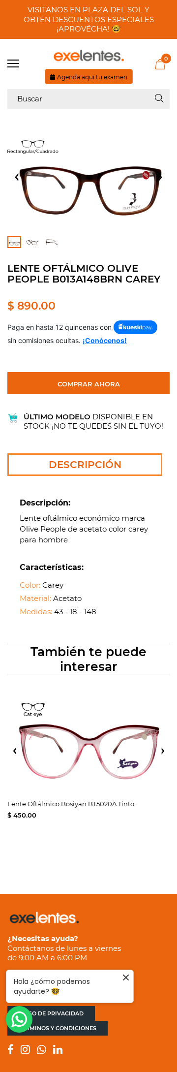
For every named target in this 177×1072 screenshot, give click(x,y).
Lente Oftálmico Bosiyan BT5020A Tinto (70, 804)
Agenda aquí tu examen (92, 77)
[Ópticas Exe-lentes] (88, 55)
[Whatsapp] (41, 1050)
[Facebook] (10, 1050)
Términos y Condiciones (57, 1028)
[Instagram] (25, 1050)
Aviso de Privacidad (51, 1013)
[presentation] (14, 751)
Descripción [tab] (85, 465)
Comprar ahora (89, 384)
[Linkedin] (57, 1050)
